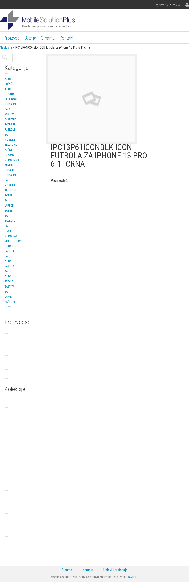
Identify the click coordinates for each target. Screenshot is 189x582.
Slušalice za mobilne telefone (11, 183)
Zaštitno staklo (11, 304)
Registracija (161, 5)
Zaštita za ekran (9, 291)
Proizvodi (12, 38)
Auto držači (9, 81)
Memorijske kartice (12, 162)
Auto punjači (10, 91)
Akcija (30, 38)
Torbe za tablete (10, 215)
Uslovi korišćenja (115, 570)
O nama (48, 38)
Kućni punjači (10, 152)
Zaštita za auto (9, 256)
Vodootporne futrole (14, 243)
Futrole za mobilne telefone (11, 137)
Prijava (176, 5)
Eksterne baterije (10, 122)
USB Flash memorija (11, 231)
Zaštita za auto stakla (9, 274)
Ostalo (9, 170)
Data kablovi (10, 112)
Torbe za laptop (9, 200)
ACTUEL (133, 577)
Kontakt (66, 38)
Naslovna (6, 47)
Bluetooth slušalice (12, 102)
